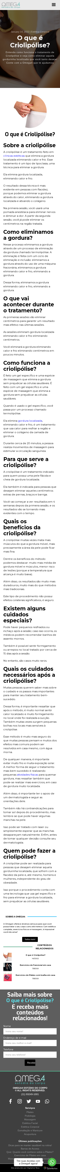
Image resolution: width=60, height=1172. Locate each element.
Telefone (8, 1049)
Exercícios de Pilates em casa (30, 1155)
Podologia (30, 1115)
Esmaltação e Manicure (30, 1130)
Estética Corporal (30, 1126)
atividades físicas (27, 774)
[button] (54, 6)
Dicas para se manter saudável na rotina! (30, 1145)
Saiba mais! (30, 939)
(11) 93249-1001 (30, 1094)
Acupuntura (30, 1134)
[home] (10, 5)
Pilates (30, 1112)
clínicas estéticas (14, 155)
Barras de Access (30, 1148)
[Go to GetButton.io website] (52, 1168)
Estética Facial (30, 1123)
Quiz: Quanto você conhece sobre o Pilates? (30, 1152)
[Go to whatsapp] (52, 1162)
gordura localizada (30, 420)
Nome (7, 1026)
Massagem (30, 1119)
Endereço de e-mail (14, 1037)
